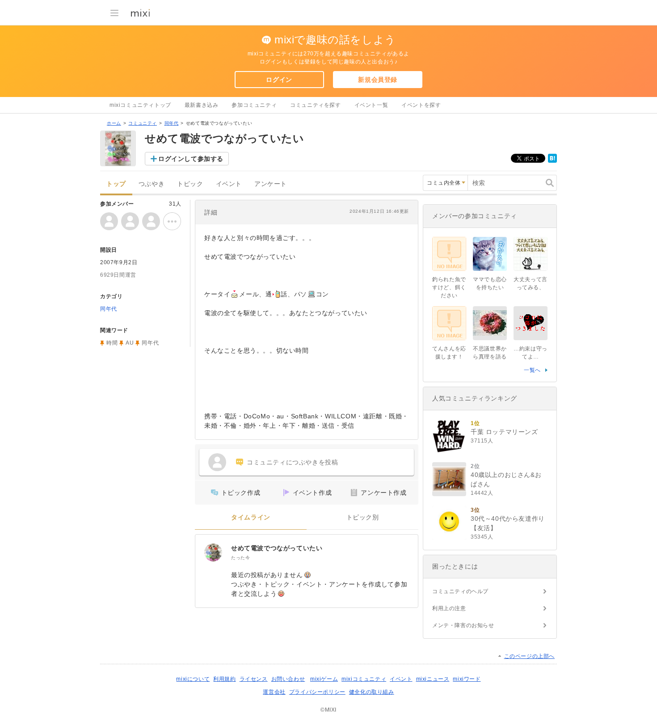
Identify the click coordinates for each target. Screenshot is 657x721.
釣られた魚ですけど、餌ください (449, 287)
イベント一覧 (371, 105)
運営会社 (274, 692)
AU (130, 343)
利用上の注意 (449, 608)
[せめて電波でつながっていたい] (213, 552)
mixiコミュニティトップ (140, 105)
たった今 (240, 557)
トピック (190, 184)
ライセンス (254, 679)
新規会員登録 (377, 79)
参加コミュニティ (254, 105)
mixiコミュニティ (363, 679)
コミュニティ (142, 123)
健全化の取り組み (371, 692)
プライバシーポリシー (317, 692)
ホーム (114, 123)
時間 (112, 343)
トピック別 (362, 517)
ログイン (279, 79)
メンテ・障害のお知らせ (463, 625)
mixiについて (193, 679)
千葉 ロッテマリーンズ (504, 431)
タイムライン (250, 517)
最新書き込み (202, 105)
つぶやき (151, 184)
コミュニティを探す (315, 105)
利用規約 (224, 679)
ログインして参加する (190, 158)
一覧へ (532, 370)
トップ (116, 184)
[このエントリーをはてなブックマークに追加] (552, 161)
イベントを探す (421, 105)
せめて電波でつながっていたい (276, 548)
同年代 (171, 123)
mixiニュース (433, 679)
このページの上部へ (529, 656)
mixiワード (466, 679)
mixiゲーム (324, 679)
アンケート (270, 184)
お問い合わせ (288, 679)
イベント (229, 184)
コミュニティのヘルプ (460, 591)
